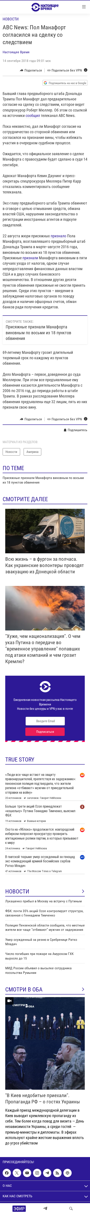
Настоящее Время (16, 52)
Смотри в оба (24, 989)
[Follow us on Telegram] (47, 1173)
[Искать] (71, 1208)
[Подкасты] (67, 1173)
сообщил (33, 115)
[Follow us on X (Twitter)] (17, 1173)
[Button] (31, 70)
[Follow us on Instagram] (37, 1173)
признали (30, 258)
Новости (11, 19)
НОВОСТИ (17, 891)
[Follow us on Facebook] (7, 1173)
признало (58, 236)
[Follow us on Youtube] (27, 1173)
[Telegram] (45, 1208)
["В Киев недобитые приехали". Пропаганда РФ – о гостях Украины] (45, 1043)
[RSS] (57, 1173)
